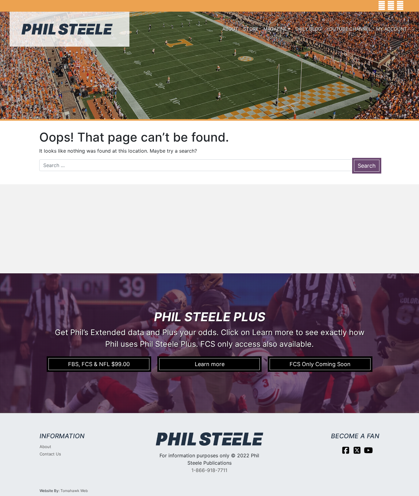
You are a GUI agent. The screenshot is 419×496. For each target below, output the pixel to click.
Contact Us (50, 453)
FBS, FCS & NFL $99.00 (99, 364)
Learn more (210, 364)
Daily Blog (308, 29)
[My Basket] (410, 6)
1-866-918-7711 (209, 470)
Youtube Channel (348, 29)
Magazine (275, 29)
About (230, 29)
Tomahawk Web (74, 490)
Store (251, 29)
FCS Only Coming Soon (320, 364)
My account (391, 29)
